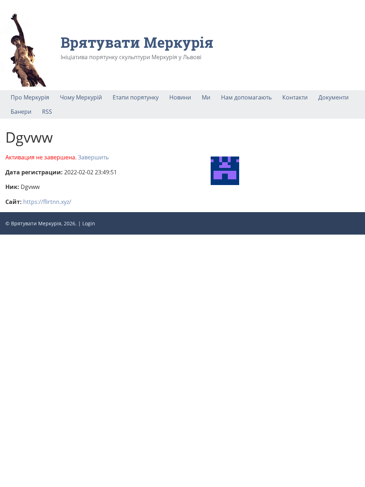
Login (88, 223)
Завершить (93, 157)
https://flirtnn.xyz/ (47, 202)
